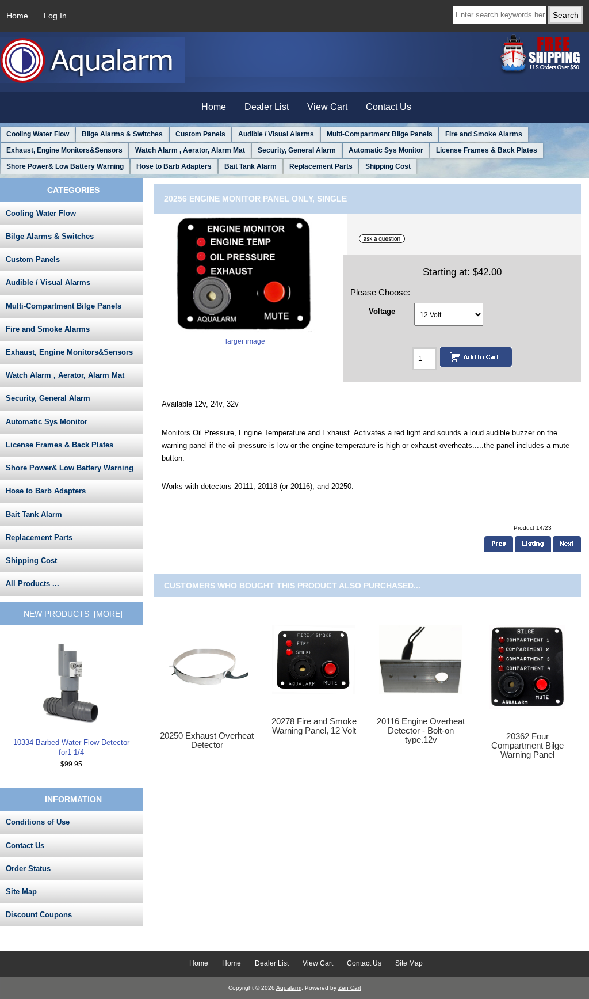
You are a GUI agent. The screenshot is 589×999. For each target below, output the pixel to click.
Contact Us (388, 107)
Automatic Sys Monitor (386, 150)
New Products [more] (73, 613)
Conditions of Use (38, 822)
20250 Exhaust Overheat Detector (207, 740)
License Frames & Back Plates (486, 150)
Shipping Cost (388, 166)
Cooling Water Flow (37, 134)
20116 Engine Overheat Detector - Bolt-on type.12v (421, 730)
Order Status (28, 868)
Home (17, 15)
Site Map (21, 891)
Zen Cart (349, 988)
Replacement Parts (321, 166)
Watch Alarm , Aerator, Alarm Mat (190, 150)
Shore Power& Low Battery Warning (65, 166)
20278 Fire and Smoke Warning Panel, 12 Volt (314, 726)
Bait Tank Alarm (250, 166)
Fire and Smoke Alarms (483, 134)
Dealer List (266, 107)
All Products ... (32, 583)
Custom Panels (200, 134)
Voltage (382, 310)
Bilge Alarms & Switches (122, 134)
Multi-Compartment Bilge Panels (380, 134)
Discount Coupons (39, 914)
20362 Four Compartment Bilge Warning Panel (527, 745)
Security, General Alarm (297, 150)
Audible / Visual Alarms (276, 134)
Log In (55, 15)
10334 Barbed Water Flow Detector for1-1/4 (71, 747)
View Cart (327, 107)
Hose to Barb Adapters (174, 166)
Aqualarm (288, 988)
